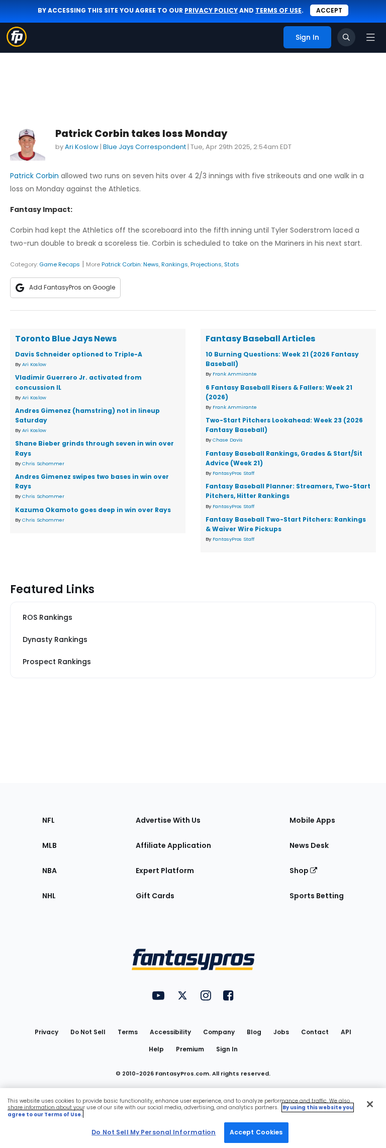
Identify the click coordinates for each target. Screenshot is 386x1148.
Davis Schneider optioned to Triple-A (78, 354)
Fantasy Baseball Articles (260, 338)
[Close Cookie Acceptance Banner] (370, 1104)
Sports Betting (317, 896)
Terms (128, 1032)
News (151, 264)
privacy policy (211, 10)
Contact (315, 1032)
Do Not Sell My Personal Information (153, 1132)
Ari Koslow (82, 147)
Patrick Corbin (34, 176)
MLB (49, 845)
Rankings (174, 264)
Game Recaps (59, 264)
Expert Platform (165, 871)
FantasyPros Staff (233, 473)
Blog (254, 1032)
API (346, 1032)
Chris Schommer (43, 463)
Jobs (281, 1032)
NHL (49, 896)
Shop (300, 871)
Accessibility (170, 1032)
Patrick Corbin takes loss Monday (141, 133)
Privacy (46, 1032)
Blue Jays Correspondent (144, 147)
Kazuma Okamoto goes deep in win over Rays (93, 510)
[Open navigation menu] (370, 37)
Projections (206, 264)
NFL (48, 820)
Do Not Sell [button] (88, 1032)
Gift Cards (155, 896)
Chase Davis (228, 440)
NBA (49, 871)
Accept (329, 10)
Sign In (227, 1049)
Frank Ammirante (235, 374)
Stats (231, 264)
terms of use (278, 10)
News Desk (309, 845)
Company (219, 1032)
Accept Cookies (256, 1132)
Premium (190, 1049)
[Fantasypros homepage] (17, 44)
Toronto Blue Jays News (66, 338)
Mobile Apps (312, 820)
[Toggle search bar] (346, 37)
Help (156, 1049)
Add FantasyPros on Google (72, 287)
